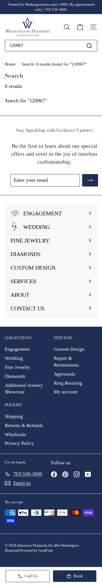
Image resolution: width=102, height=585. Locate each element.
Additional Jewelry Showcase (24, 389)
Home (11, 64)
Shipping (14, 416)
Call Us (31, 576)
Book (78, 576)
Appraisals (64, 374)
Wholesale (15, 434)
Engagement (17, 349)
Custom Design (69, 349)
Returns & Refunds (24, 425)
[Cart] (80, 27)
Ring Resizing (68, 383)
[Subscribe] (90, 180)
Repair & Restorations (66, 362)
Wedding (14, 358)
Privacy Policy (19, 443)
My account (66, 392)
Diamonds (15, 376)
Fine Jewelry (17, 367)
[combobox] (51, 45)
